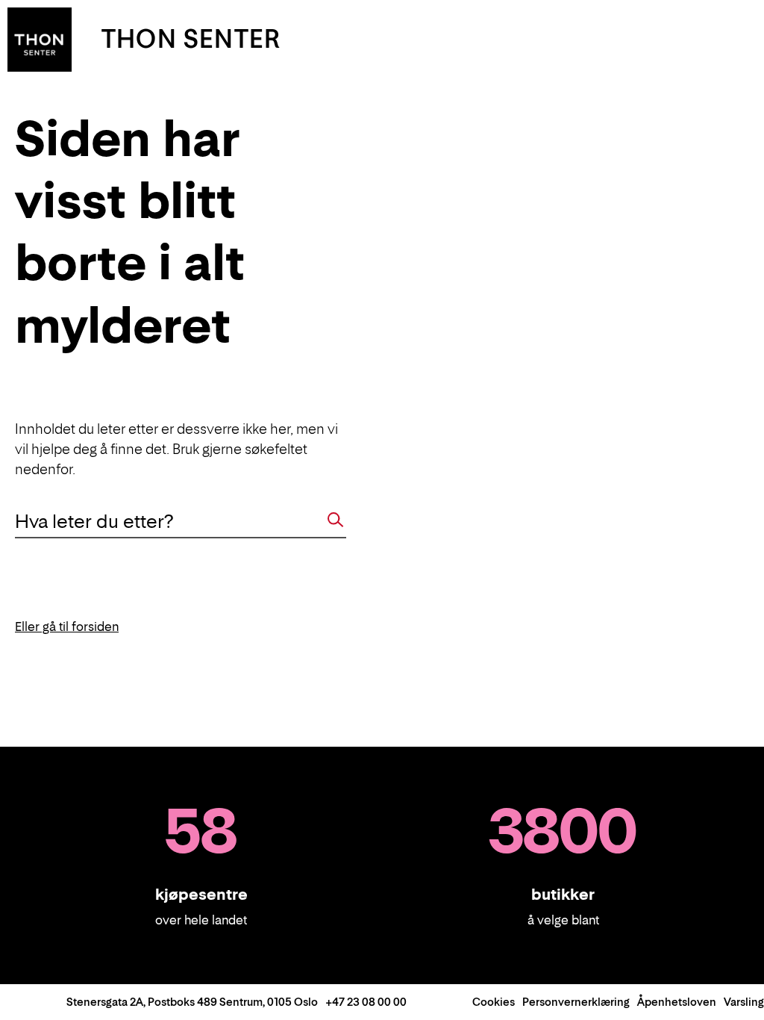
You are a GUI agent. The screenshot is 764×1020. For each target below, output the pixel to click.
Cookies (493, 1001)
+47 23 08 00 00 (366, 1001)
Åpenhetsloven (676, 1001)
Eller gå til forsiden (67, 626)
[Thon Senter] (39, 38)
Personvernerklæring (576, 1001)
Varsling (744, 1001)
